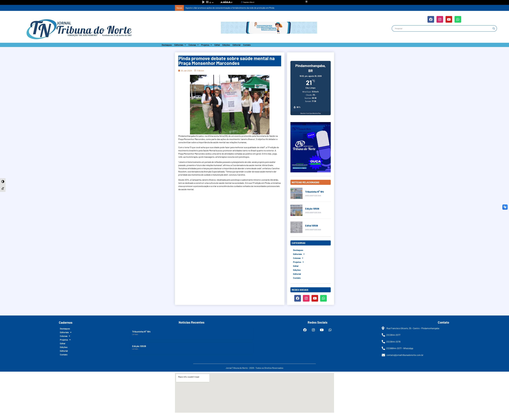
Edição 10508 (312, 208)
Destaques (167, 45)
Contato (247, 45)
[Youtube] (449, 19)
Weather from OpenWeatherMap (310, 113)
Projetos (205, 45)
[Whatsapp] (458, 19)
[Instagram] (439, 19)
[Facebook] (430, 19)
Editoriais (178, 45)
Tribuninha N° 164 (314, 191)
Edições (226, 45)
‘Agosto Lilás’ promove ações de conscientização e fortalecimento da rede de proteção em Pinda (229, 7)
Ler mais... (135, 334)
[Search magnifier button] (494, 28)
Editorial (236, 45)
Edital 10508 (311, 225)
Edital (217, 45)
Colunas (192, 45)
